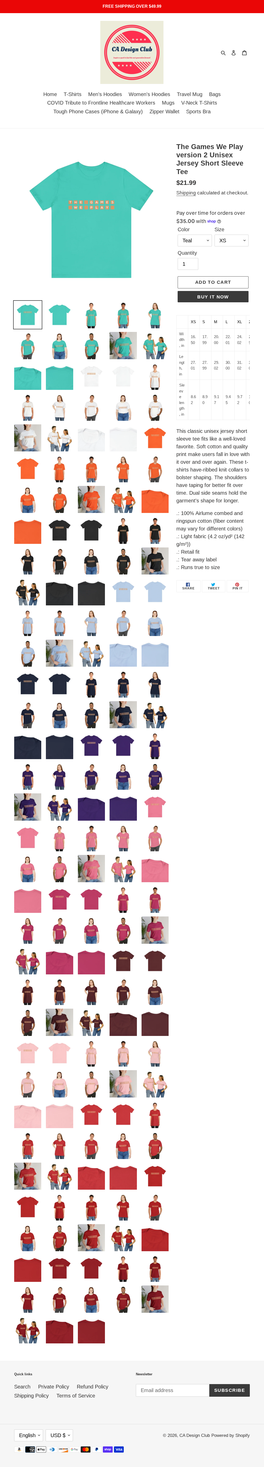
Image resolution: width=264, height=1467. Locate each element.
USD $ (58, 1435)
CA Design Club (194, 1435)
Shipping (186, 192)
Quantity (187, 253)
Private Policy (53, 1386)
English (27, 1435)
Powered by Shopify (230, 1435)
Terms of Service (75, 1396)
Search (22, 1386)
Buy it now (213, 296)
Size (219, 229)
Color (184, 229)
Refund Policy (92, 1386)
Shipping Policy (31, 1396)
